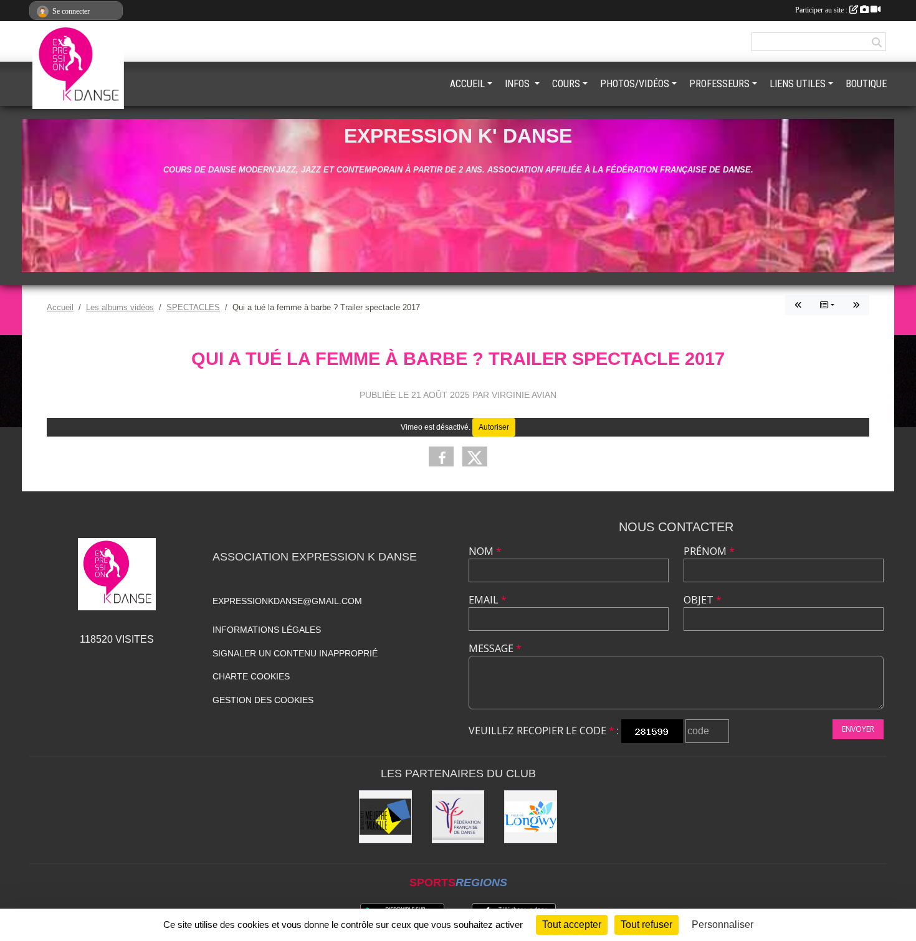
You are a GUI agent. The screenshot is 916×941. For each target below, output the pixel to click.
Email (488, 600)
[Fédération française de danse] (458, 816)
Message (495, 648)
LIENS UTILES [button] (798, 84)
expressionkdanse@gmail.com (287, 601)
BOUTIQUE (866, 84)
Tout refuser (646, 924)
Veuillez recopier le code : (544, 730)
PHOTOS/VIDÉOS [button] (634, 84)
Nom (485, 551)
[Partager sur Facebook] (441, 456)
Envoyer (858, 729)
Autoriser (494, 427)
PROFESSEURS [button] (719, 84)
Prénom (709, 551)
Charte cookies (251, 676)
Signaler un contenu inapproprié (295, 653)
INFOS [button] (518, 84)
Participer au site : (822, 10)
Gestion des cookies (262, 700)
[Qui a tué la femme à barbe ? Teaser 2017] (856, 305)
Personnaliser (722, 924)
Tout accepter (571, 924)
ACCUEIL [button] (467, 84)
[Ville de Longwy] (530, 816)
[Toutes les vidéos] (827, 305)
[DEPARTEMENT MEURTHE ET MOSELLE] (385, 816)
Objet (703, 600)
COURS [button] (566, 84)
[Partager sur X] (474, 456)
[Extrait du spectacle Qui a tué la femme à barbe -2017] (798, 305)
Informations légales (266, 630)
